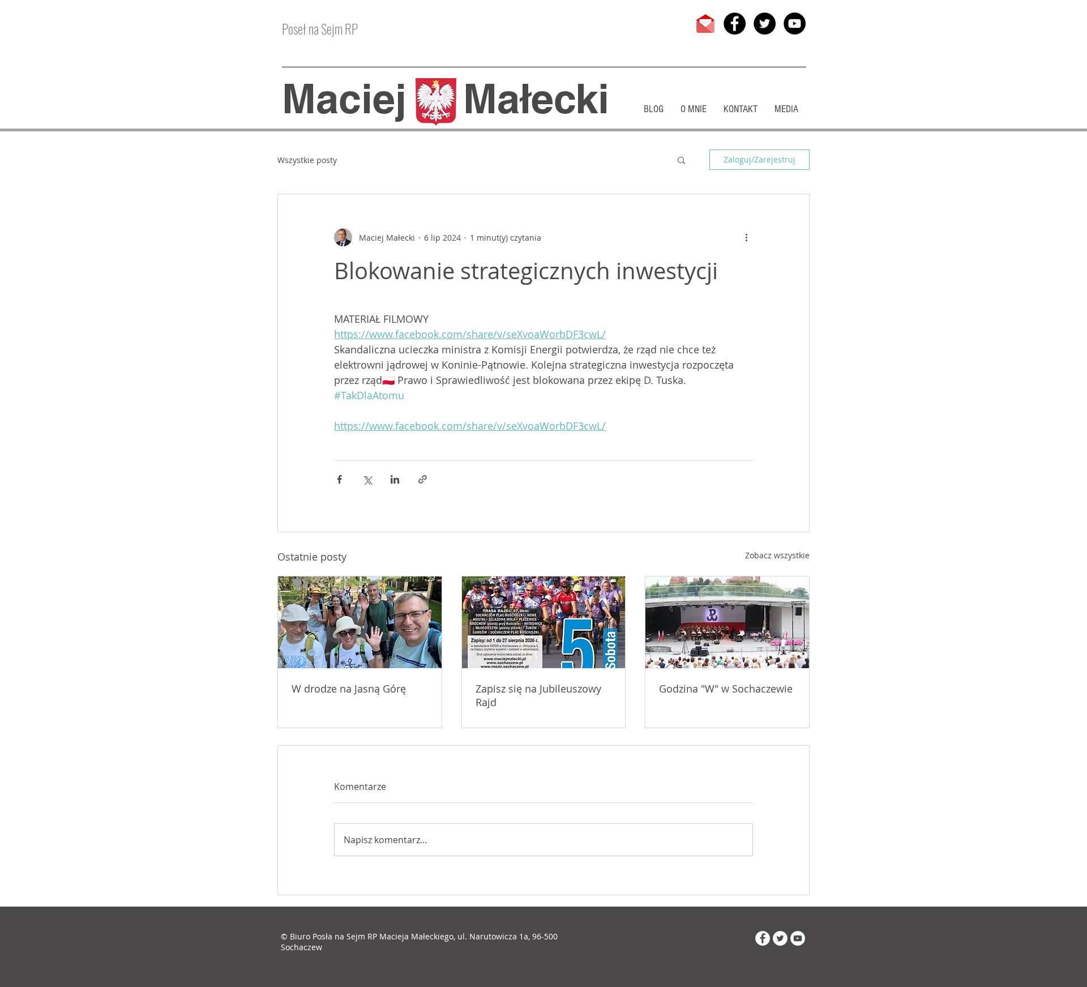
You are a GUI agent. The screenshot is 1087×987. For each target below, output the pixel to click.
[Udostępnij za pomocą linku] (422, 479)
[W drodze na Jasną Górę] (360, 622)
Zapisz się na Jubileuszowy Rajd (538, 695)
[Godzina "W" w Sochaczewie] (727, 622)
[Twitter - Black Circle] (765, 23)
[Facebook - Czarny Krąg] (735, 23)
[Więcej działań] (746, 237)
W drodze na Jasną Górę (349, 688)
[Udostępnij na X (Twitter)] (367, 479)
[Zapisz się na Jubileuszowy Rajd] (544, 622)
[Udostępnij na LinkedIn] (395, 479)
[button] (681, 159)
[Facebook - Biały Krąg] (762, 938)
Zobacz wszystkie (777, 555)
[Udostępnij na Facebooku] (339, 479)
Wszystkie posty (307, 160)
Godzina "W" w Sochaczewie (726, 688)
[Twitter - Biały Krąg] (780, 938)
